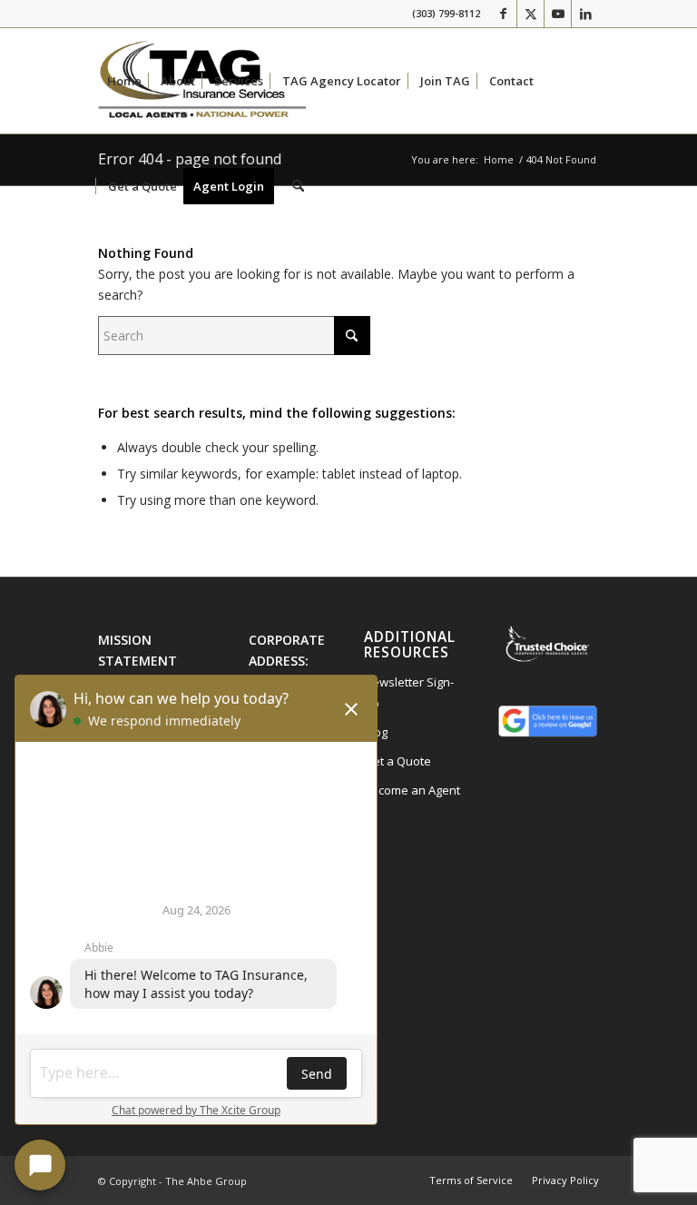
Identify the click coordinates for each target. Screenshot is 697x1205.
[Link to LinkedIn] (585, 13)
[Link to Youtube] (558, 13)
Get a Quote (397, 761)
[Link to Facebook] (503, 13)
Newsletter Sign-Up (409, 692)
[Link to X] (530, 13)
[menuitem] (124, 80)
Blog (376, 732)
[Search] (298, 186)
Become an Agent (412, 790)
